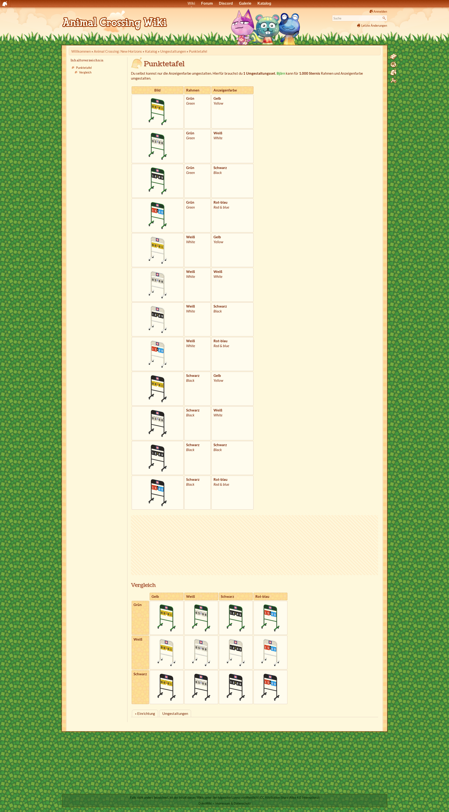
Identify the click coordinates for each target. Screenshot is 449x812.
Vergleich (85, 72)
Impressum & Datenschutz (233, 803)
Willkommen (81, 51)
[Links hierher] (393, 73)
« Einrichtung (145, 713)
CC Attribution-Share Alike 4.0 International (289, 797)
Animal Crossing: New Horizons (118, 51)
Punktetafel (198, 51)
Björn (281, 73)
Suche (385, 18)
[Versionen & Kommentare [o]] (393, 65)
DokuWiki (205, 803)
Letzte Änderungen (374, 25)
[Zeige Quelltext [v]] (393, 57)
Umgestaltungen (173, 51)
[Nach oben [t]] (393, 81)
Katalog (151, 51)
